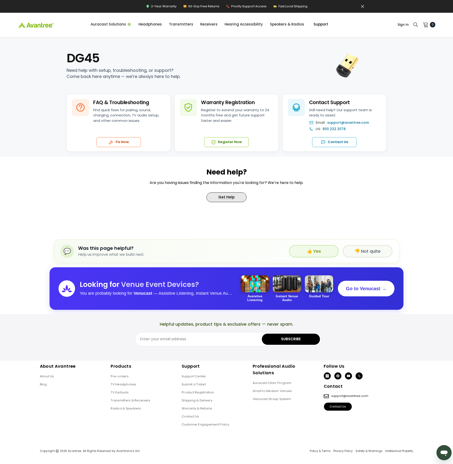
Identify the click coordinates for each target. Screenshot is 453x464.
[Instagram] (327, 375)
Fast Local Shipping (290, 7)
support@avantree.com (348, 123)
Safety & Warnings (369, 451)
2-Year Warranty (161, 7)
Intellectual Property (399, 451)
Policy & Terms (320, 451)
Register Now (230, 142)
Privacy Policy (343, 451)
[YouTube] (348, 375)
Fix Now (122, 142)
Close (363, 6)
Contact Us (338, 142)
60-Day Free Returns (201, 7)
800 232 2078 (334, 129)
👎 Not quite (368, 251)
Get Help (226, 197)
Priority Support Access (246, 7)
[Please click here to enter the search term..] (416, 24)
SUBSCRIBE (291, 338)
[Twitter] (359, 375)
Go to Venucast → (366, 288)
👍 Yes (314, 251)
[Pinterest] (337, 375)
